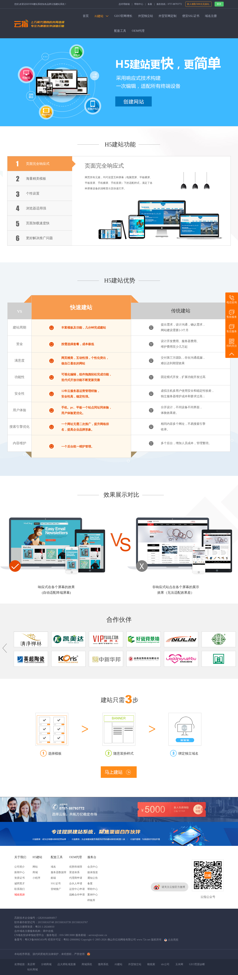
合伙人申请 (75, 883)
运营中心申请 (77, 889)
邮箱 (53, 878)
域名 (53, 866)
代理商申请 (75, 878)
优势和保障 (75, 866)
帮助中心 (138, 4)
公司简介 (19, 866)
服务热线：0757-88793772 (169, 4)
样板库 (91, 900)
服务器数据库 (58, 872)
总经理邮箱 (124, 4)
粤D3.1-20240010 (44, 926)
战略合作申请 (77, 894)
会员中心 (92, 866)
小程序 (36, 878)
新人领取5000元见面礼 (198, 4)
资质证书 (19, 878)
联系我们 (19, 889)
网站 (35, 866)
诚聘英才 (19, 883)
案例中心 (92, 894)
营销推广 (56, 889)
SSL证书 (56, 883)
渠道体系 (74, 872)
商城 (35, 872)
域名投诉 (19, 894)
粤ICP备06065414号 (36, 939)
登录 (219, 4)
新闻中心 (19, 872)
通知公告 (92, 878)
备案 (150, 4)
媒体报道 (92, 872)
